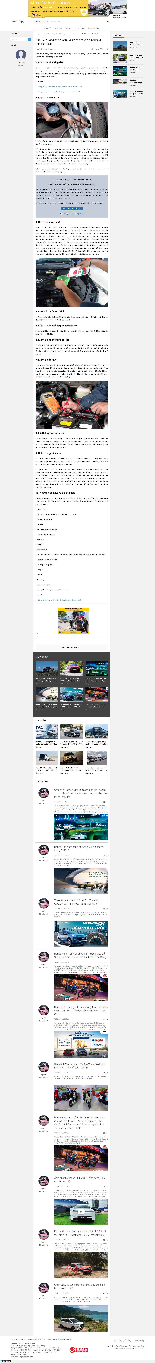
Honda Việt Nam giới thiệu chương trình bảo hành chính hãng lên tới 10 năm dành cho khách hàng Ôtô (81, 1011)
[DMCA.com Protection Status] (5, 1362)
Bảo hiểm (68, 28)
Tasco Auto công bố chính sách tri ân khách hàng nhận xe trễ (96, 744)
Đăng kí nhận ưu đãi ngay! (72, 208)
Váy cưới (141, 1348)
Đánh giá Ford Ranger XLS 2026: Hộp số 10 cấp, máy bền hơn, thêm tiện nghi (46, 681)
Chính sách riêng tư (50, 1339)
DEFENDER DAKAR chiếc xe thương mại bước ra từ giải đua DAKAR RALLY (70, 770)
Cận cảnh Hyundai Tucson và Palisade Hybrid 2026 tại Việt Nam (71, 744)
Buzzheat (132, 1346)
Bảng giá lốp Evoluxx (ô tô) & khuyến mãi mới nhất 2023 (59, 92)
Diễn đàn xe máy (121, 1346)
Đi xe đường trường (49, 34)
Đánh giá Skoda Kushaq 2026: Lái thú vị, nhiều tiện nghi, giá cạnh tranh (70, 681)
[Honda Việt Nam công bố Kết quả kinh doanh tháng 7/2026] (120, 81)
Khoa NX (40, 684)
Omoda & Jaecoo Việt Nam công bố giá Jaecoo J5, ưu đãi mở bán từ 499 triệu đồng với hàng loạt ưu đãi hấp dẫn (81, 793)
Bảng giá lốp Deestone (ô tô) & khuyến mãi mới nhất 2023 (60, 87)
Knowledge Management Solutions (125, 1348)
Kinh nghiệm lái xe (94, 28)
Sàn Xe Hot (110, 1346)
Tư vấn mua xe (80, 28)
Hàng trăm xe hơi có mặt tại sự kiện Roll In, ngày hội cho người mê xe (96, 770)
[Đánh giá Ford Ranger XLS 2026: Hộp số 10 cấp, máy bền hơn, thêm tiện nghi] (120, 46)
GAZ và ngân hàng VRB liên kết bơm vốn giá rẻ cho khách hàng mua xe (47, 744)
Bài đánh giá (58, 28)
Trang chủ (47, 28)
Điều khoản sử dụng (34, 1339)
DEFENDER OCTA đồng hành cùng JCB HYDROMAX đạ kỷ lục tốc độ (46, 770)
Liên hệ (22, 1339)
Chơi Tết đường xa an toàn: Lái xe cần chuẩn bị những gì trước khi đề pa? (77, 34)
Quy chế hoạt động (66, 1339)
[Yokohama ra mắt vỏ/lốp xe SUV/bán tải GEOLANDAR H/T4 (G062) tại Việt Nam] (120, 94)
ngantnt (90, 684)
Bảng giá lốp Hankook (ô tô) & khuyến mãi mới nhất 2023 (59, 600)
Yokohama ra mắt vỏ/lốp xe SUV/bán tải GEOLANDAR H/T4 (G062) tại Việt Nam (70, 707)
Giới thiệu (14, 1339)
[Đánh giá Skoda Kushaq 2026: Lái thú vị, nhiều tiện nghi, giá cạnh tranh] (120, 58)
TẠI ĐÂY (80, 214)
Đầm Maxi (141, 1346)
